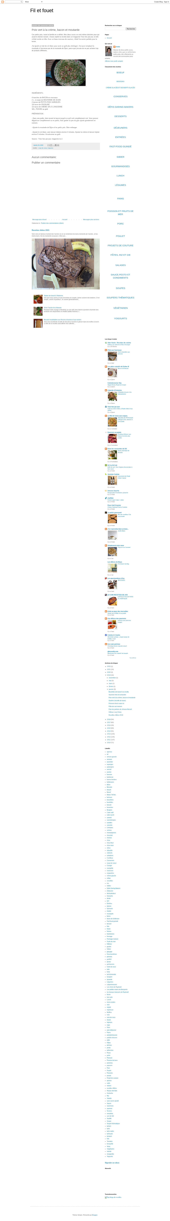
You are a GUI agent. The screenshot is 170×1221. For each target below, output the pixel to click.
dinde (109, 898)
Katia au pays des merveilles (118, 611)
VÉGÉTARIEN (120, 308)
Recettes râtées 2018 (116, 715)
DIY (108, 901)
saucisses (110, 1106)
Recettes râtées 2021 (40, 230)
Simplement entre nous (116, 545)
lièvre (109, 994)
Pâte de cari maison (115, 706)
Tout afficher (133, 658)
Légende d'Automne (115, 390)
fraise (109, 929)
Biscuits (109, 787)
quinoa (109, 1080)
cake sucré (110, 815)
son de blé (110, 1116)
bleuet (109, 790)
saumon (109, 1108)
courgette (110, 868)
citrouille (110, 850)
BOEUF (120, 72)
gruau (109, 962)
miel (108, 1005)
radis (108, 1083)
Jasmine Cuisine (113, 474)
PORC (120, 223)
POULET (120, 236)
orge (108, 1025)
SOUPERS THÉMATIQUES (120, 297)
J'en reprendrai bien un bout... (118, 529)
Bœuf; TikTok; (111, 795)
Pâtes (109, 1043)
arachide (110, 762)
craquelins (110, 873)
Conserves (110, 860)
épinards (110, 908)
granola (109, 956)
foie (108, 926)
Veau (108, 1146)
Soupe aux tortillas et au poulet (117, 613)
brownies (110, 807)
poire (108, 1055)
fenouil (109, 924)
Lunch (109, 1000)
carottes (109, 823)
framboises (110, 934)
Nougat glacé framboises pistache (118, 492)
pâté (108, 1040)
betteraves (110, 782)
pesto (109, 1048)
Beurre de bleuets (123, 368)
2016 (109, 725)
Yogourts (110, 1156)
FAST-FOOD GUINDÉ (121, 146)
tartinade (110, 1134)
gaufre (109, 946)
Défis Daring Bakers (113, 888)
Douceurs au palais (114, 432)
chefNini (110, 498)
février (111, 686)
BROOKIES (121, 580)
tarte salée (110, 1131)
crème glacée (111, 876)
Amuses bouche (113, 491)
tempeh (109, 1136)
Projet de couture (112, 1078)
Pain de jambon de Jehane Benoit (120, 709)
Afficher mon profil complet (114, 61)
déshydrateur (111, 893)
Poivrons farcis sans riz (116, 703)
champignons (111, 833)
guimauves (110, 964)
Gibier (109, 949)
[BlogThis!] (51, 145)
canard (109, 817)
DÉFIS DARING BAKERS (120, 107)
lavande (109, 979)
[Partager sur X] (53, 145)
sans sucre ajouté (113, 1101)
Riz (108, 1096)
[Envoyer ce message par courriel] (48, 145)
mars (111, 683)
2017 (109, 722)
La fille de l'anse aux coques (117, 416)
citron (109, 848)
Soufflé (109, 1118)
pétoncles (110, 1050)
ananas (109, 759)
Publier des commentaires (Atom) (52, 223)
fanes (109, 916)
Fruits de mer (111, 941)
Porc (108, 1068)
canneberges (111, 820)
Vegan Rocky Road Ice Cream (117, 385)
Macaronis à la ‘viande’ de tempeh (118, 653)
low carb (110, 997)
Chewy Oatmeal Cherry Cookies (117, 507)
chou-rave (110, 845)
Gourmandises (112, 954)
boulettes (110, 802)
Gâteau (109, 944)
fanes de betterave (113, 919)
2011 (109, 740)
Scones (109, 1111)
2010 (109, 742)
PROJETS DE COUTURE (120, 245)
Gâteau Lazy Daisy (115, 712)
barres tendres (112, 779)
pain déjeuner (111, 1030)
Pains (109, 1032)
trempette (110, 1144)
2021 (109, 669)
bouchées (110, 800)
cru (108, 883)
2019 (109, 675)
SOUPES (120, 288)
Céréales (110, 827)
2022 (109, 666)
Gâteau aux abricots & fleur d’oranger (119, 344)
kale (108, 969)
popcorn (109, 1065)
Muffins (109, 1012)
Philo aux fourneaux (115, 350)
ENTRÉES (120, 137)
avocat (109, 769)
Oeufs (109, 1020)
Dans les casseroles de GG (117, 449)
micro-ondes (111, 1002)
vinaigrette (110, 1154)
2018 (109, 719)
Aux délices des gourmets (117, 618)
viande (109, 1151)
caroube (109, 825)
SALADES (120, 265)
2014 (109, 731)
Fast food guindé (112, 921)
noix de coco (111, 1017)
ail (107, 754)
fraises (109, 931)
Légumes (50, 148)
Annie (118, 47)
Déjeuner (110, 891)
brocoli (109, 805)
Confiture (110, 858)
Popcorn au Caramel (124, 547)
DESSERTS (120, 116)
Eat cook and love (114, 644)
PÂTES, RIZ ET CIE (121, 255)
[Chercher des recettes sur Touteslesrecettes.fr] (113, 1197)
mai (110, 680)
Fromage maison (112, 939)
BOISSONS (120, 81)
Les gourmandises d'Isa (116, 578)
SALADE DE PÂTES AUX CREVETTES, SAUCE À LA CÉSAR (125, 419)
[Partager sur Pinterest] (58, 145)
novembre (112, 678)
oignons (109, 1022)
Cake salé (110, 812)
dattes (109, 886)
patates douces (112, 1038)
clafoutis (109, 853)
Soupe (109, 1121)
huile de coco (111, 967)
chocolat (110, 835)
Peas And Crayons (114, 505)
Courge (109, 865)
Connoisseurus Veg (114, 383)
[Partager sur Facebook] (56, 145)
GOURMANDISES (120, 166)
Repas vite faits (112, 1091)
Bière (108, 785)
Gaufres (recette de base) (117, 700)
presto (109, 1075)
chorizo (109, 838)
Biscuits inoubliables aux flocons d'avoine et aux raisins (62, 320)
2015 (109, 728)
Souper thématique (113, 1123)
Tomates (110, 1141)
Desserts (110, 896)
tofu (108, 1139)
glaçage (109, 952)
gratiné (109, 959)
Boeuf (109, 792)
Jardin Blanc (121, 531)
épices (109, 906)
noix (108, 1015)
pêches (109, 1045)
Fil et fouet (41, 10)
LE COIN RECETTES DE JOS (118, 595)
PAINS (120, 198)
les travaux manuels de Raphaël (118, 992)
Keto (108, 972)
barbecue (110, 777)
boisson (109, 797)
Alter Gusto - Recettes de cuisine (119, 343)
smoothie (110, 1113)
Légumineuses (112, 984)
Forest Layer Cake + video (116, 500)
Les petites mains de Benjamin (117, 989)
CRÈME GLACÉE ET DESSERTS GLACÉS (120, 88)
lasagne (109, 977)
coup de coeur (42, 148)
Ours (108, 1027)
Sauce (109, 1103)
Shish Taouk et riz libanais (52, 308)
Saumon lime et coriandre (117, 695)
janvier (111, 689)
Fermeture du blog (123, 564)
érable (109, 911)
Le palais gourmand (114, 512)
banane (109, 774)
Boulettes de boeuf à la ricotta (119, 692)
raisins (109, 1086)
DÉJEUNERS (120, 128)
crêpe (109, 878)
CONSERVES (120, 96)
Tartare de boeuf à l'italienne (53, 296)
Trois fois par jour (114, 407)
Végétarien (110, 1149)
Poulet (109, 1070)
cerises (109, 830)
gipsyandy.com (113, 651)
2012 (109, 737)
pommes (110, 1063)
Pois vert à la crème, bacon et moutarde (122, 697)
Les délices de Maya (115, 562)
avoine (109, 772)
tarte (108, 1129)
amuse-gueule (112, 757)
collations (110, 855)
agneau (109, 752)
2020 (109, 672)
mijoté (109, 1007)
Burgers (109, 810)
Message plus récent (39, 219)
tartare (109, 1126)
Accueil (64, 219)
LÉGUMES (120, 185)
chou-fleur (110, 843)
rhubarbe (110, 1093)
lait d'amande (111, 974)
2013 (109, 734)
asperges (110, 764)
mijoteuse (110, 1010)
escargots (110, 914)
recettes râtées (112, 1088)
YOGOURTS (120, 318)
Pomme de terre (112, 1060)
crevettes (110, 881)
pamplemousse (112, 1035)
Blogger (94, 1215)
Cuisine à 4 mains (114, 635)
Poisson (109, 1058)
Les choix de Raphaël (114, 987)
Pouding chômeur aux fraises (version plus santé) (124, 436)
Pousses (110, 1073)
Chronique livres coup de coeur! (117, 646)
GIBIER (120, 157)
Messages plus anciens (91, 219)
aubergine (110, 767)
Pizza (109, 1053)
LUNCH (120, 175)
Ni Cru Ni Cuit (112, 465)
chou (108, 840)
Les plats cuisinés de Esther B (118, 366)
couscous (110, 871)
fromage (109, 936)
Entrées (109, 903)
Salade (109, 1098)
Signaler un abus (112, 1163)
